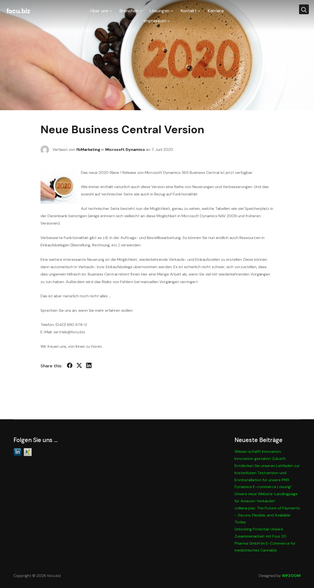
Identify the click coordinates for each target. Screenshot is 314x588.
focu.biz (18, 11)
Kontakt (188, 11)
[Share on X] (79, 366)
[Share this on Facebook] (69, 366)
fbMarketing (88, 149)
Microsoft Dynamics (125, 149)
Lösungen (159, 11)
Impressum (155, 21)
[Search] (304, 9)
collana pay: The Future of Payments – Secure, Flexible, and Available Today (267, 515)
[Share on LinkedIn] (89, 366)
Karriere (216, 11)
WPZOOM (291, 575)
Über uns (99, 11)
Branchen (128, 11)
